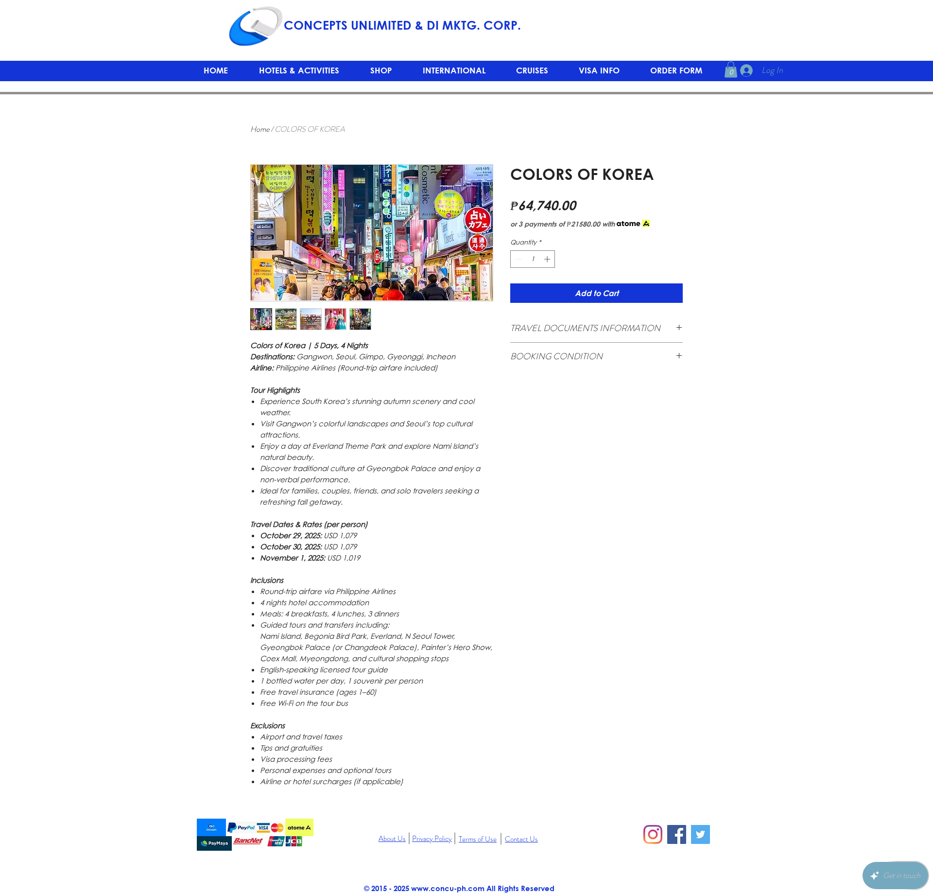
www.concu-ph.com (447, 888)
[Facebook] (676, 834)
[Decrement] (517, 259)
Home (259, 129)
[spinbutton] (532, 259)
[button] (381, 70)
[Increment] (548, 259)
